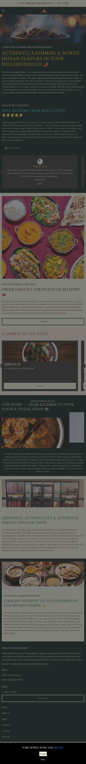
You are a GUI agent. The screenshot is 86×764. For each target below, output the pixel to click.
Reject (43, 759)
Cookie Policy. (58, 747)
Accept (43, 754)
